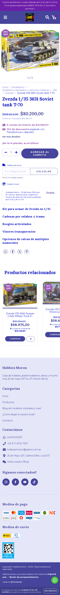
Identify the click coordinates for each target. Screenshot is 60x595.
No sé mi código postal (12, 177)
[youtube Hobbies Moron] (24, 482)
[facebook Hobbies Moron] (15, 482)
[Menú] (5, 17)
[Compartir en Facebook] (13, 252)
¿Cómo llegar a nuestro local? (18, 414)
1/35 (55, 90)
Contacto (7, 420)
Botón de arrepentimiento (24, 577)
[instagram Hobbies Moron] (6, 482)
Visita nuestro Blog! (18, 461)
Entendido (51, 591)
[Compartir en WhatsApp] (5, 251)
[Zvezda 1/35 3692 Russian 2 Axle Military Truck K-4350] (30, 339)
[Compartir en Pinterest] (26, 252)
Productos (8, 402)
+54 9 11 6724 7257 (17, 443)
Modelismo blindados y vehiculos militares (25, 90)
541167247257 (14, 437)
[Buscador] (47, 17)
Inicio (5, 87)
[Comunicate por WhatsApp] (54, 580)
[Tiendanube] (12, 582)
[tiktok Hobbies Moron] (34, 482)
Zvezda (9, 93)
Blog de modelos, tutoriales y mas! (21, 408)
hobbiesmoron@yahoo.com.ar (24, 449)
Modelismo (18, 87)
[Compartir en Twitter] (20, 252)
